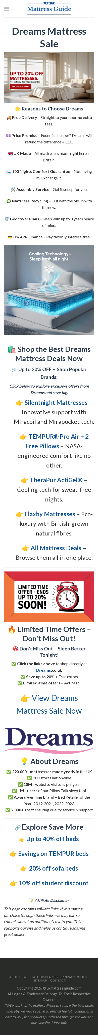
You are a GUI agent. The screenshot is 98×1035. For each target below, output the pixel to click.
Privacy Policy (74, 977)
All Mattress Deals (56, 547)
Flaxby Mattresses (49, 514)
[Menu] (7, 8)
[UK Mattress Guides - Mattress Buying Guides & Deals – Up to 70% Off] (49, 8)
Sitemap (40, 980)
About (15, 977)
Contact (58, 980)
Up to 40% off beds (52, 838)
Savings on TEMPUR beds (53, 853)
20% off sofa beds (53, 868)
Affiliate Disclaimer (41, 977)
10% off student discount (53, 883)
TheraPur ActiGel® (56, 480)
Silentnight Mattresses (56, 402)
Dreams (43, 670)
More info (59, 1023)
